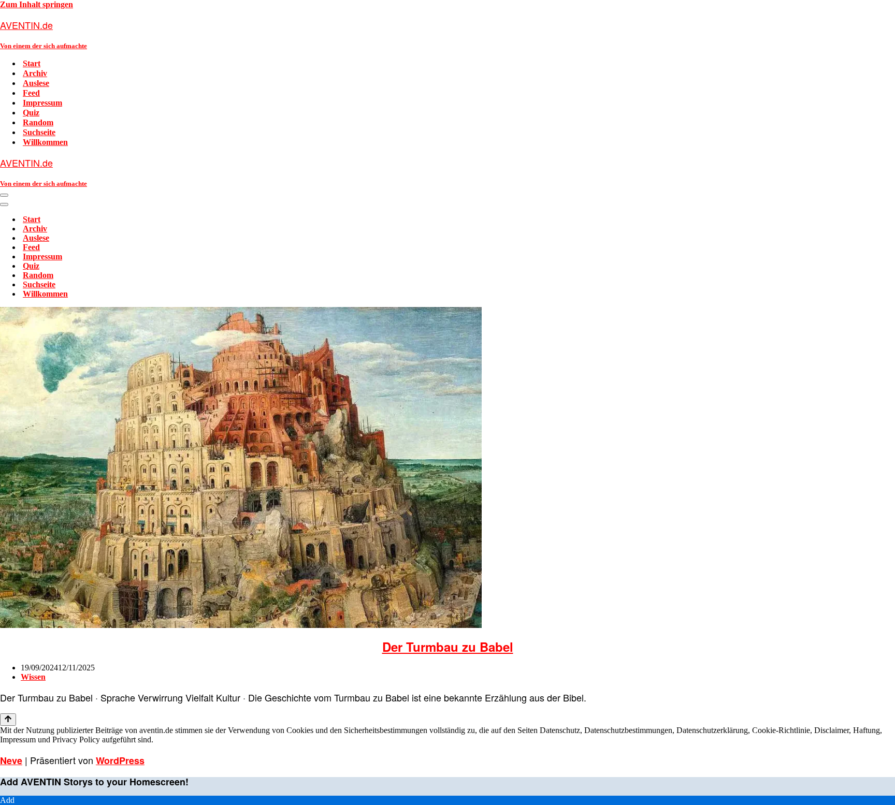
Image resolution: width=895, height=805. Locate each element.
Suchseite (39, 132)
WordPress (120, 760)
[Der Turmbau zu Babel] (241, 625)
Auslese (36, 83)
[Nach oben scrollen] (8, 719)
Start (31, 63)
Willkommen (45, 142)
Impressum (42, 102)
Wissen (33, 676)
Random (38, 122)
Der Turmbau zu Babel (447, 646)
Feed (31, 93)
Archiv (35, 73)
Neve (11, 760)
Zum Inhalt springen (36, 4)
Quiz (31, 112)
